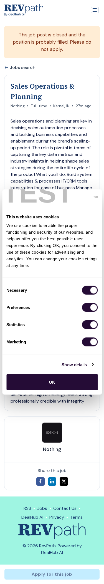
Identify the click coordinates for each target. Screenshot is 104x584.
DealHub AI (32, 517)
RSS (27, 508)
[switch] (90, 307)
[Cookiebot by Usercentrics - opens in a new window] (74, 197)
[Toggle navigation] (94, 10)
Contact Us (65, 508)
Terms (76, 517)
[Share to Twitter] (64, 481)
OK (52, 382)
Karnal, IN (61, 105)
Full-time (39, 105)
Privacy (56, 517)
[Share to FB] (40, 481)
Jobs (42, 508)
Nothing (18, 105)
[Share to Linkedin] (52, 481)
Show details (74, 364)
